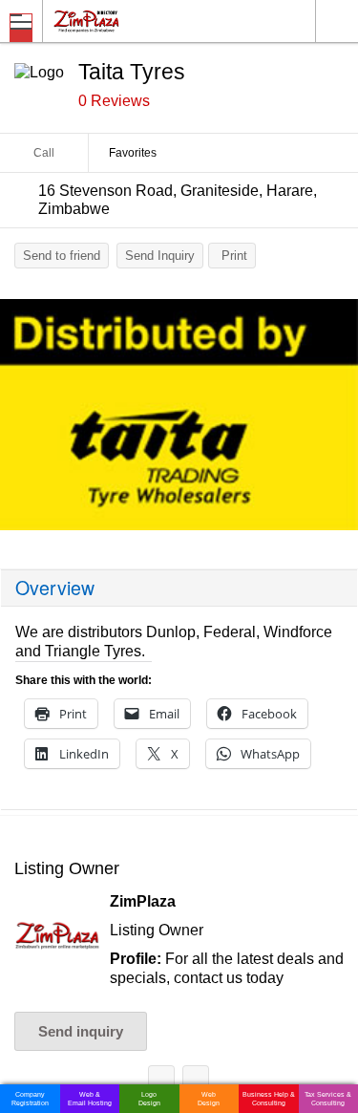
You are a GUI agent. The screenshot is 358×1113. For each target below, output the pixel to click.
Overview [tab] (55, 587)
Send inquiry (80, 1031)
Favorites (133, 153)
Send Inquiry (160, 255)
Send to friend (61, 255)
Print (234, 255)
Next (334, 419)
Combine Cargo (195, 1082)
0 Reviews (114, 101)
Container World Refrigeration (161, 1082)
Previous (24, 419)
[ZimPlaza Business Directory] (132, 20)
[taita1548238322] (179, 414)
